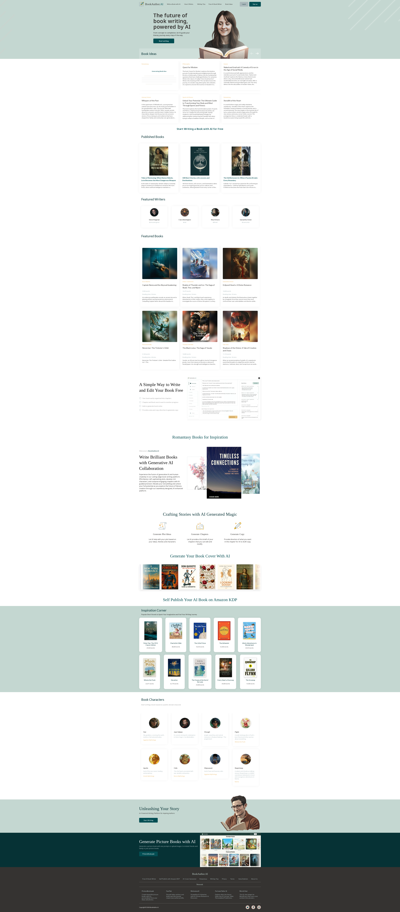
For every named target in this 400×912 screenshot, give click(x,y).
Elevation (174, 680)
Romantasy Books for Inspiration (200, 437)
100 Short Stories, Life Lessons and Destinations (196, 179)
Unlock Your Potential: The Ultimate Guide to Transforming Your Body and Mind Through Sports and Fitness (200, 103)
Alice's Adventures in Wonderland (249, 644)
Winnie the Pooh (149, 680)
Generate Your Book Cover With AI (200, 556)
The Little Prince (200, 643)
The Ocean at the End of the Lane (200, 681)
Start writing (164, 41)
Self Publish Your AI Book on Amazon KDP (200, 599)
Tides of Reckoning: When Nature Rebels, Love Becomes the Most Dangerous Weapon (158, 179)
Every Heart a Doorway (226, 680)
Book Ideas (148, 54)
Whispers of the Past (150, 100)
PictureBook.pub (148, 854)
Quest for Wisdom (190, 67)
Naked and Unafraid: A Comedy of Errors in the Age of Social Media (241, 68)
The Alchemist (224, 643)
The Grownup (250, 680)
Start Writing (148, 820)
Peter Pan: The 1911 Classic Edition (150, 644)
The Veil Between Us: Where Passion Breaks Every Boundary (241, 179)
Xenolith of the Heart (232, 100)
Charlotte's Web (175, 643)
